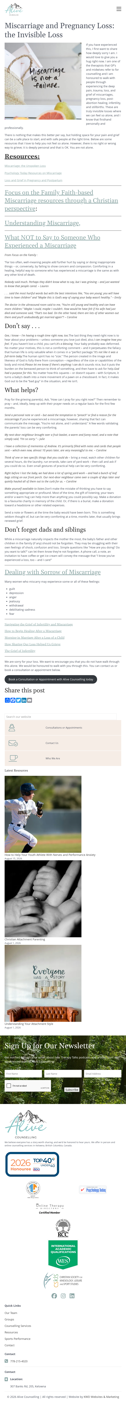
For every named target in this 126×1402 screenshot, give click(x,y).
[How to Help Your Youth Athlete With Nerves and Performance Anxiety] (43, 814)
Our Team (11, 1313)
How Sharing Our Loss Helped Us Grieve (33, 644)
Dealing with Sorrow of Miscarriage (53, 572)
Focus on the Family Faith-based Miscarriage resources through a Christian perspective (61, 201)
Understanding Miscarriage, (43, 223)
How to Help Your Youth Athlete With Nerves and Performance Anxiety (50, 855)
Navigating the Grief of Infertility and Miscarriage (39, 624)
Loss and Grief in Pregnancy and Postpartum (33, 180)
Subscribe (71, 1090)
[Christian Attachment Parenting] (43, 898)
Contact (9, 1345)
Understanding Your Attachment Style (29, 1024)
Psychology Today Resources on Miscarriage (33, 173)
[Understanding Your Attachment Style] (43, 983)
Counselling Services (18, 1326)
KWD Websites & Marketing (101, 1397)
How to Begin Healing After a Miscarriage (33, 631)
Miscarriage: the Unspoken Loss (25, 166)
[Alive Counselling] (93, 1189)
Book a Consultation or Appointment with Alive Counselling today (51, 679)
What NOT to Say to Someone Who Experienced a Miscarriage (52, 242)
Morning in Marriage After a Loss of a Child (34, 638)
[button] (118, 9)
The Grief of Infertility (20, 651)
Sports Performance (17, 1339)
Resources (11, 1332)
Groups (9, 1319)
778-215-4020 (19, 1361)
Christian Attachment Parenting (25, 939)
